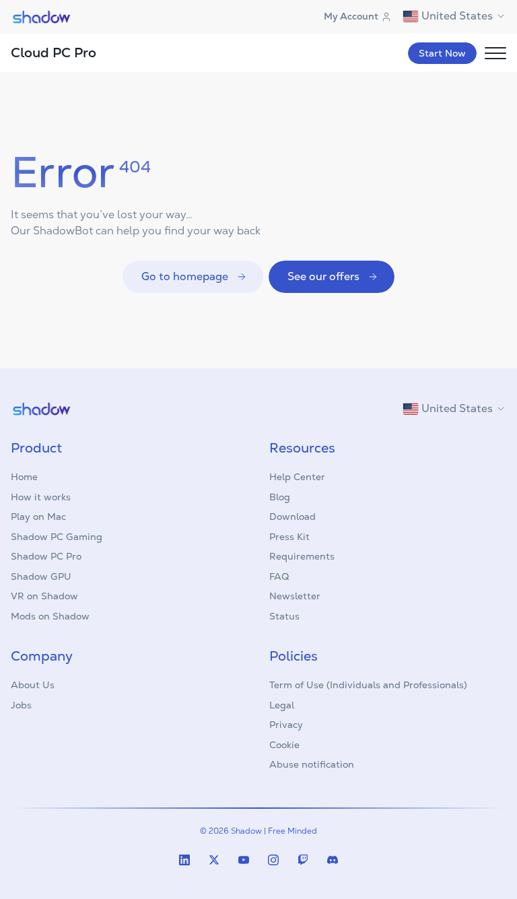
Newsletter (294, 596)
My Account (351, 16)
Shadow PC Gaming (56, 537)
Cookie (284, 745)
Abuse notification (311, 764)
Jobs (21, 705)
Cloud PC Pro (53, 52)
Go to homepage (184, 276)
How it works (41, 497)
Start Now (442, 53)
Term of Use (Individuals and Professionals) (368, 685)
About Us (33, 685)
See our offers (323, 276)
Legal (281, 705)
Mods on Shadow (50, 616)
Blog (279, 497)
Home (24, 477)
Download (292, 516)
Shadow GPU (41, 576)
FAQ (279, 576)
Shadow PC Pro (46, 556)
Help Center (297, 477)
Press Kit (289, 537)
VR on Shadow (44, 596)
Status (284, 616)
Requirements (302, 556)
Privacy (286, 725)
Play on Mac (38, 516)
